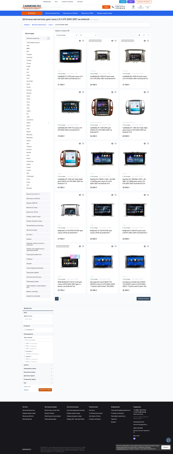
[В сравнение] (80, 41)
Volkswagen (30, 176)
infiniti (28, 96)
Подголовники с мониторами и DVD (36, 286)
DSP (25, 383)
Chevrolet (29, 57)
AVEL (31, 346)
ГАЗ (28, 185)
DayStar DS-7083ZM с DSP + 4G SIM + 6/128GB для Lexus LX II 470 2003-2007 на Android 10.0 (134, 181)
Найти (106, 7)
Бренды (29, 239)
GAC (28, 69)
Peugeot (29, 146)
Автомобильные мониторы (35, 225)
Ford (28, 78)
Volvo (28, 179)
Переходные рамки (33, 281)
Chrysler (29, 60)
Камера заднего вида (29, 413)
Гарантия (114, 419)
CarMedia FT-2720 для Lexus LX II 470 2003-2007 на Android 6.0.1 (70, 77)
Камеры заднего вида (104, 13)
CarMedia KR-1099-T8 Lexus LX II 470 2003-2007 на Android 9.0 (70, 129)
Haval (28, 84)
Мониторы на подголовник (53, 416)
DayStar (29, 356)
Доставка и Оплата (95, 416)
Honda (28, 87)
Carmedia (29, 351)
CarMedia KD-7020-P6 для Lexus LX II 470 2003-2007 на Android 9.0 (135, 77)
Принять (165, 447)
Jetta (28, 105)
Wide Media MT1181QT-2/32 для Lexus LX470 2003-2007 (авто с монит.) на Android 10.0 (70, 284)
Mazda (29, 131)
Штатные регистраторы (34, 277)
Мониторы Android (28, 416)
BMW (28, 48)
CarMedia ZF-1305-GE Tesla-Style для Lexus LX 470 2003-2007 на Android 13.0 (135, 130)
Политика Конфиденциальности (120, 410)
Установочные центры (96, 413)
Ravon (28, 126)
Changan (29, 54)
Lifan (28, 129)
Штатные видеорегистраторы (76, 410)
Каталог (32, 13)
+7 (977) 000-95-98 (120, 8)
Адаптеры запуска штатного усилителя (35, 244)
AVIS (31, 348)
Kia (27, 114)
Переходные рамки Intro (34, 254)
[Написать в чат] (168, 440)
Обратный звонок (138, 414)
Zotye (28, 182)
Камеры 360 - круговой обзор (75, 419)
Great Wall (30, 81)
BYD (28, 51)
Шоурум (29, 263)
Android (26, 365)
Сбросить (26, 389)
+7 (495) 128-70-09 (120, 6)
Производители (27, 419)
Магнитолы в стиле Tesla (52, 410)
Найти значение (28, 337)
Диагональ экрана (29, 375)
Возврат (113, 422)
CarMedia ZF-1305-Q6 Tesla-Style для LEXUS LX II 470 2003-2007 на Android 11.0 (70, 181)
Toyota (29, 170)
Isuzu (28, 102)
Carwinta (32, 354)
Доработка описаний (33, 296)
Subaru (29, 164)
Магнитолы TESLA (87, 13)
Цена (25, 312)
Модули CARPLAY (32, 203)
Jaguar (29, 111)
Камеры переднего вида (34, 221)
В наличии (27, 326)
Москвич (29, 188)
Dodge (28, 66)
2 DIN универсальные (33, 42)
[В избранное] (83, 41)
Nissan (29, 140)
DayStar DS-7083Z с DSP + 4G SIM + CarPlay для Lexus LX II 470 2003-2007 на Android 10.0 (102, 181)
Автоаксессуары (32, 230)
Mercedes (29, 134)
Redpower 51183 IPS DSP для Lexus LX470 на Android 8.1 (101, 232)
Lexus (28, 123)
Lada (28, 117)
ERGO (31, 361)
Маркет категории (32, 291)
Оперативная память (30, 368)
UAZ (28, 173)
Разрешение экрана (30, 379)
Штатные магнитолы (52, 13)
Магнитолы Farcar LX (33, 194)
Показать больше (143, 298)
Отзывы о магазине (67, 1)
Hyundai (29, 93)
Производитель (28, 334)
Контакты (80, 1)
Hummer (29, 90)
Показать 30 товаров (45, 389)
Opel (28, 143)
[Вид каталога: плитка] (139, 35)
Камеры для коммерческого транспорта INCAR (35, 249)
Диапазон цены (28, 316)
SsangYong (30, 161)
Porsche (29, 149)
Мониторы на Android (70, 13)
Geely (28, 75)
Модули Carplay (49, 413)
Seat (28, 155)
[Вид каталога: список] (144, 35)
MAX (131, 1)
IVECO (28, 99)
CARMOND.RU (27, 449)
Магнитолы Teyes (32, 207)
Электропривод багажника (35, 268)
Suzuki (28, 167)
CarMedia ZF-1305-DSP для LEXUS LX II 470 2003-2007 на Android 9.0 (101, 130)
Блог (56, 1)
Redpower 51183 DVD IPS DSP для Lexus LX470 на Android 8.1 (70, 232)
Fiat (28, 72)
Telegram (123, 1)
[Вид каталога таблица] (148, 35)
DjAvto (31, 359)
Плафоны (30, 259)
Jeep (28, 108)
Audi (28, 45)
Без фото (29, 234)
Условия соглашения (117, 413)
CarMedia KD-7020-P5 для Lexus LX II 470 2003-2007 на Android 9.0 (102, 77)
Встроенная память (30, 372)
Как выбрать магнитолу (118, 416)
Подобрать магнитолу (143, 1)
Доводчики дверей (33, 272)
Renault (29, 152)
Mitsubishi (30, 137)
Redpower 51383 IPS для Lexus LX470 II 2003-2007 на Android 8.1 (135, 232)
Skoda (28, 158)
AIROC (31, 343)
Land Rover (30, 120)
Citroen (29, 63)
